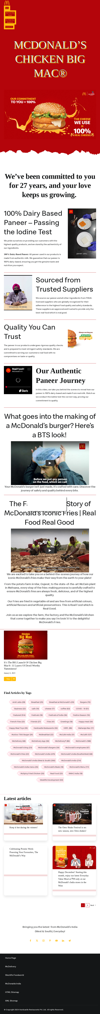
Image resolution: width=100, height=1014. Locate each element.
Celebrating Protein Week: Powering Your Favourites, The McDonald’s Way (24, 852)
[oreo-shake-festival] (72, 804)
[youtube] (56, 940)
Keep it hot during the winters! (24, 827)
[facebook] (30, 940)
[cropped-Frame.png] (7, 1)
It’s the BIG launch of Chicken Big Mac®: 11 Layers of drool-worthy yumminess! (23, 665)
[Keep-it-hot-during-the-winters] (23, 804)
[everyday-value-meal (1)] (74, 847)
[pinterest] (50, 940)
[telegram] (69, 940)
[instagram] (43, 940)
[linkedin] (63, 940)
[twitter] (37, 940)
